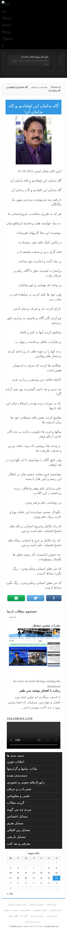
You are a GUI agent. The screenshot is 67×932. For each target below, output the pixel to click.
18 (18, 878)
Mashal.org (55, 87)
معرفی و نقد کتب (18, 843)
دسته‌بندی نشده (17, 775)
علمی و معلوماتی (18, 796)
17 (10, 878)
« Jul (10, 893)
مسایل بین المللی (18, 830)
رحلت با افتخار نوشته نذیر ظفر (39, 690)
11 (18, 873)
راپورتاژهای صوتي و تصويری (26, 782)
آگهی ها (24, 916)
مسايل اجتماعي (17, 816)
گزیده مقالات (15, 802)
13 (34, 873)
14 (41, 873)
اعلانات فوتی (15, 762)
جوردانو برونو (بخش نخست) (35, 56)
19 (26, 878)
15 (49, 873)
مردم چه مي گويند (19, 809)
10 (10, 873)
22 (49, 878)
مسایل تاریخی (16, 837)
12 (26, 873)
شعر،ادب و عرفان (39, 87)
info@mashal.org (51, 926)
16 (56, 873)
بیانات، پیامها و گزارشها (22, 768)
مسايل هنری (15, 823)
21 (41, 878)
